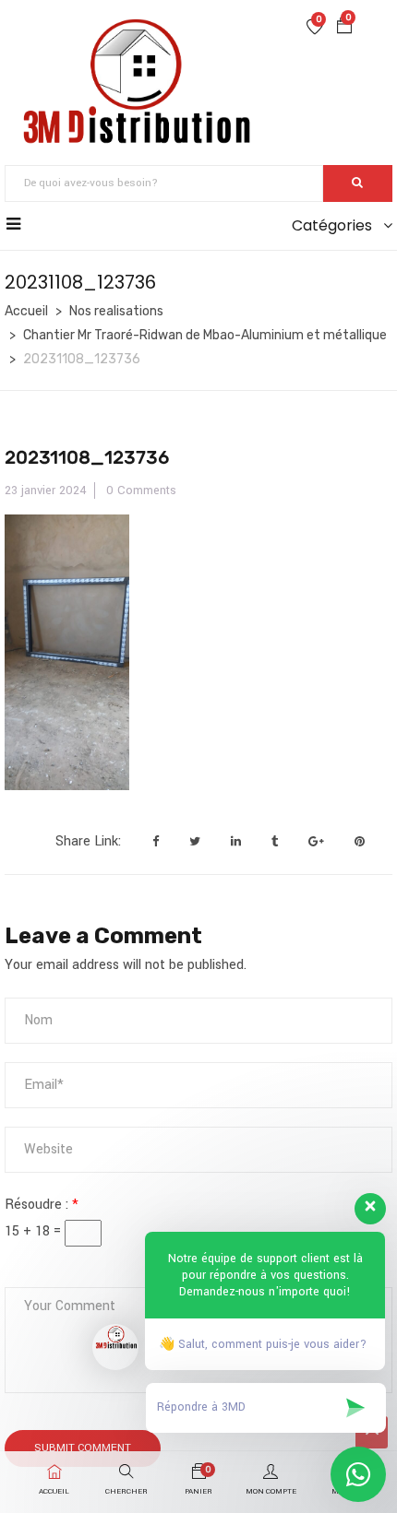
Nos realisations (116, 311)
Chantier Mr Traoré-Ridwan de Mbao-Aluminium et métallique (205, 335)
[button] (344, 28)
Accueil (26, 311)
